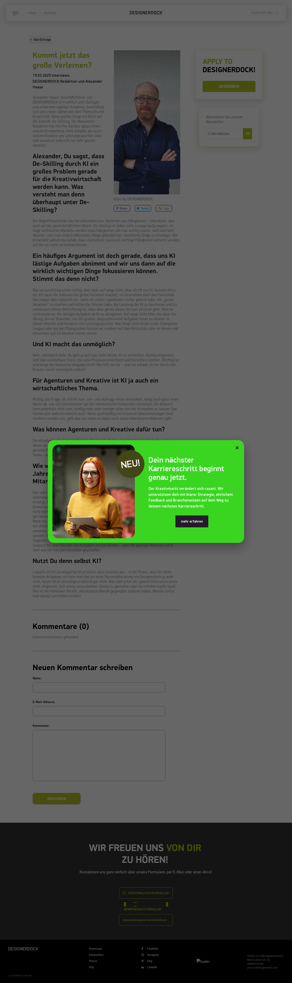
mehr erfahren (192, 521)
